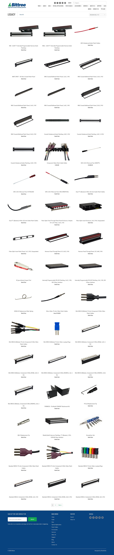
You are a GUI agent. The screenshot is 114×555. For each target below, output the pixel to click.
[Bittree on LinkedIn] (63, 3)
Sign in (69, 3)
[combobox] (89, 3)
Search (72, 517)
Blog (105, 6)
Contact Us (96, 9)
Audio (45, 6)
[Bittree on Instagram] (65, 3)
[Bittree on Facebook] (58, 3)
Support (99, 6)
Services (85, 6)
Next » (60, 505)
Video (39, 6)
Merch (89, 9)
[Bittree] (17, 4)
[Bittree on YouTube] (60, 3)
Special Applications (58, 6)
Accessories (78, 6)
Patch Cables (69, 6)
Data (49, 6)
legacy (11, 14)
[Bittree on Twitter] (55, 3)
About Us (92, 6)
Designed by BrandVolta (100, 550)
